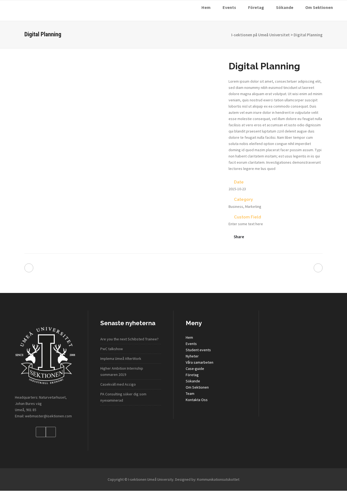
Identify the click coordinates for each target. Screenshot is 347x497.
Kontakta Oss (197, 399)
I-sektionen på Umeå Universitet (260, 34)
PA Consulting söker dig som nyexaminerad (123, 397)
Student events (198, 349)
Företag (192, 374)
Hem (189, 337)
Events (191, 343)
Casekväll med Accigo (118, 384)
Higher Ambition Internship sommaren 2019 (121, 371)
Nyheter (192, 356)
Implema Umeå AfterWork (120, 358)
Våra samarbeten (199, 362)
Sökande (193, 381)
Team (190, 393)
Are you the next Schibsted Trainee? (129, 339)
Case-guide (195, 368)
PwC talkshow (111, 348)
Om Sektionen (197, 387)
